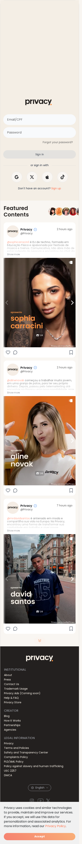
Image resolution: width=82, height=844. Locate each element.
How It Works (12, 720)
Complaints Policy (16, 757)
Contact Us (11, 684)
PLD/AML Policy (13, 761)
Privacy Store (12, 702)
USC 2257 (10, 771)
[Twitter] (48, 800)
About (8, 675)
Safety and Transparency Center (26, 752)
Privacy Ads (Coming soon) (22, 693)
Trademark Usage (16, 689)
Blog (7, 716)
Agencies (10, 730)
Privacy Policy (55, 826)
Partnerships (12, 725)
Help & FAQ (11, 698)
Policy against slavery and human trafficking (33, 766)
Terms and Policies (16, 748)
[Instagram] (32, 801)
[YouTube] (40, 800)
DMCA (8, 775)
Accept (39, 836)
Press (7, 679)
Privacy (9, 743)
